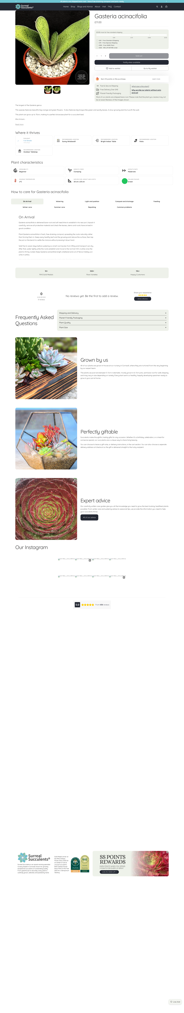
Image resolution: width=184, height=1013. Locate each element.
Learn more (156, 79)
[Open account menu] (161, 6)
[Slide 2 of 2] (56, 90)
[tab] (27, 201)
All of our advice (89, 517)
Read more (19, 124)
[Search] (157, 6)
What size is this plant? (140, 86)
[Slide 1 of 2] (48, 90)
